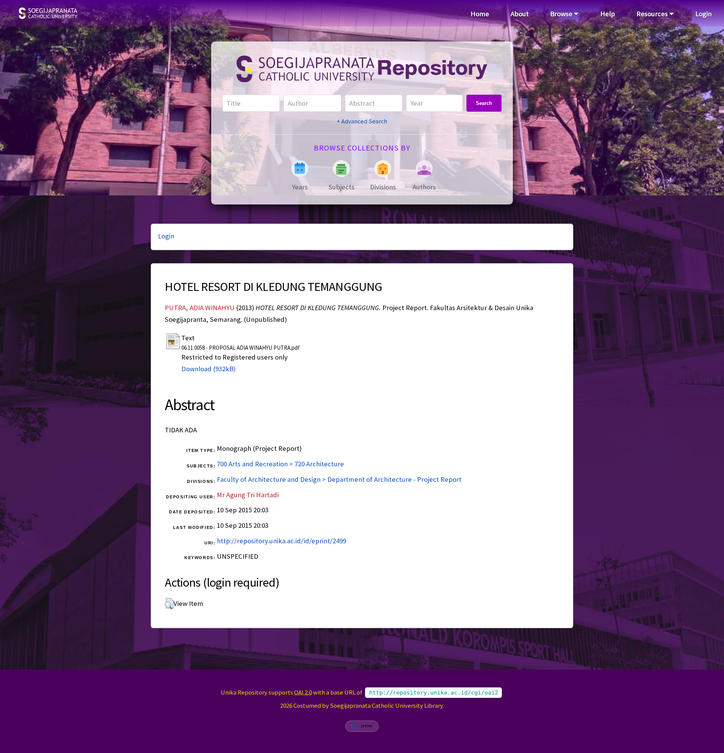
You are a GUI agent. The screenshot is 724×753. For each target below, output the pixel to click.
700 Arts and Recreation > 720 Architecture (280, 463)
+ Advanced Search (362, 121)
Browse (562, 13)
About (520, 13)
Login (703, 13)
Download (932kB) (208, 368)
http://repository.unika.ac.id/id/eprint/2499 (281, 540)
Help (607, 13)
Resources (653, 13)
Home (480, 13)
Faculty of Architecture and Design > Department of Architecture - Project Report (339, 479)
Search (484, 103)
